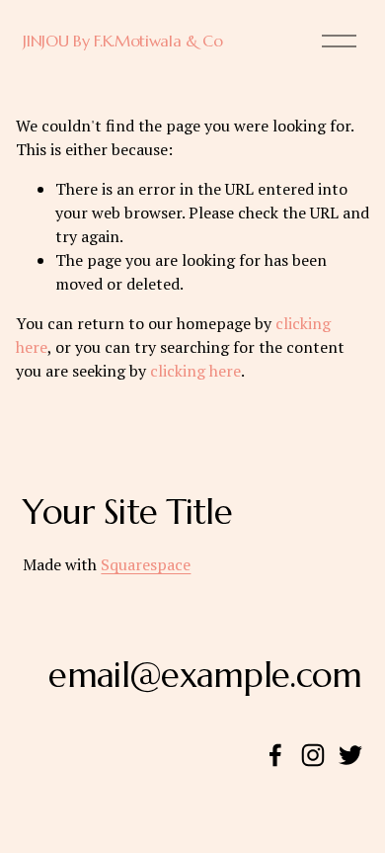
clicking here (195, 371)
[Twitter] (350, 755)
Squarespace (146, 564)
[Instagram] (313, 755)
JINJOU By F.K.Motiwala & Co (122, 40)
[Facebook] (275, 755)
